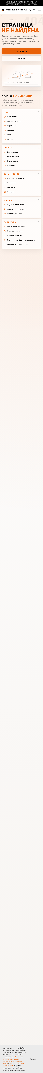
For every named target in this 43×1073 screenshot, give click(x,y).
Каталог (21, 58)
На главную (21, 51)
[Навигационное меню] (39, 10)
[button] (25, 9)
